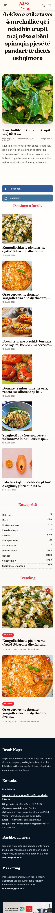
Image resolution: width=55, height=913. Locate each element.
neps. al (10, 139)
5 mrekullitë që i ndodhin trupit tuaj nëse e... (26, 132)
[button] (49, 5)
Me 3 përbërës (10, 540)
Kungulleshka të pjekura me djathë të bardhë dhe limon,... (24, 642)
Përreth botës (9, 550)
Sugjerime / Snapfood (13, 565)
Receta (6, 555)
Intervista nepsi (10, 530)
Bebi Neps (7, 515)
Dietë (5, 520)
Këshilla (6, 535)
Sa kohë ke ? (9, 560)
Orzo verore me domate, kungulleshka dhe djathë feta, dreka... (24, 713)
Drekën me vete (10, 525)
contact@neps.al (12, 857)
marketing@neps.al (13, 888)
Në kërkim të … (10, 545)
